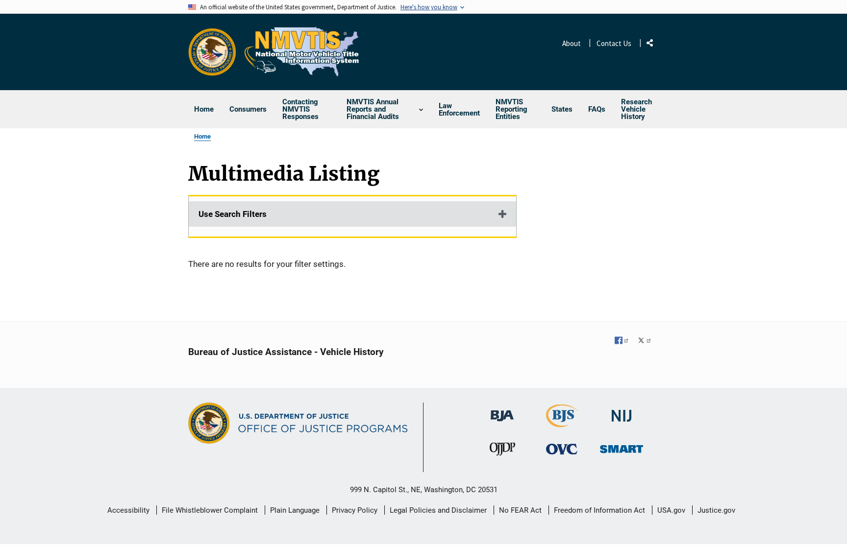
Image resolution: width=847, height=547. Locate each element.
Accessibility (128, 510)
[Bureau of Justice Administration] (502, 411)
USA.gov (671, 510)
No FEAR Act (520, 510)
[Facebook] (622, 340)
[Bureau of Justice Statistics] (562, 423)
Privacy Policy (354, 510)
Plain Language (295, 510)
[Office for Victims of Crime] (561, 448)
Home (202, 136)
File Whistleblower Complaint (210, 510)
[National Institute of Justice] (621, 411)
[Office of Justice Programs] (212, 52)
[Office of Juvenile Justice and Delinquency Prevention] (502, 451)
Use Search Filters (233, 214)
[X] (644, 340)
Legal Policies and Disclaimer (438, 510)
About (571, 43)
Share (653, 44)
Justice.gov (716, 510)
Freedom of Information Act (599, 510)
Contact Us (614, 43)
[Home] (302, 51)
